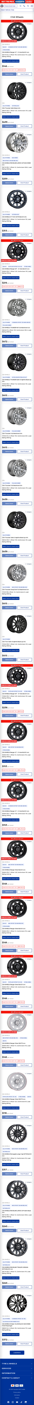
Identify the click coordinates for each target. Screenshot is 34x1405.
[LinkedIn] (25, 1402)
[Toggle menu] (32, 6)
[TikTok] (21, 1402)
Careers (17, 1397)
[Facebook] (8, 1402)
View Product (24, 74)
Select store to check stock (11, 61)
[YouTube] (17, 1402)
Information (17, 1395)
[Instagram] (12, 1402)
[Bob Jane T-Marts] (2, 6)
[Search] (20, 6)
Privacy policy (17, 1392)
